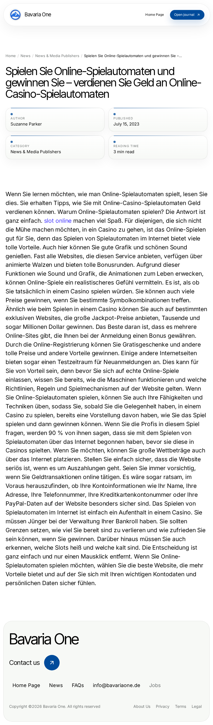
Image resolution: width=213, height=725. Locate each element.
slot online (58, 220)
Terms (180, 706)
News (26, 56)
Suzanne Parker (26, 124)
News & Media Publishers (57, 56)
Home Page (26, 685)
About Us (141, 706)
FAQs (78, 685)
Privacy (162, 706)
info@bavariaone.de (116, 685)
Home (11, 56)
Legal (197, 706)
